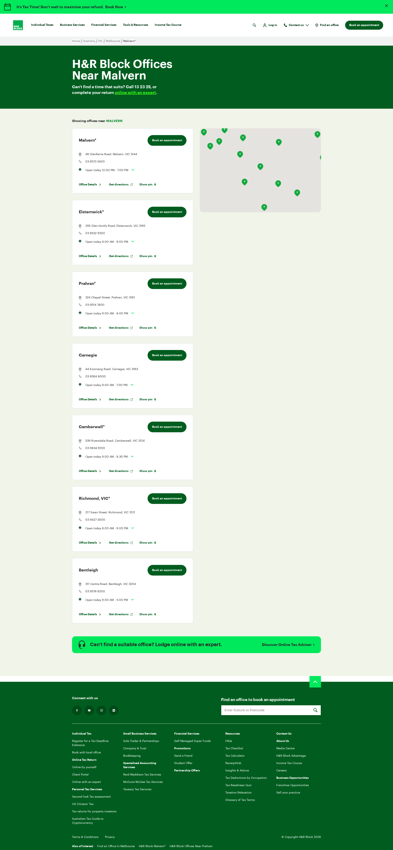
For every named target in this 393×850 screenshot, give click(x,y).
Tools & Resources (135, 25)
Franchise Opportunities (292, 785)
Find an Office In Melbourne (116, 846)
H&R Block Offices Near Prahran (191, 846)
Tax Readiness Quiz (238, 785)
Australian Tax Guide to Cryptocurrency (87, 820)
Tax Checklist (234, 748)
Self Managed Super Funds (192, 741)
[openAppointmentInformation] (131, 170)
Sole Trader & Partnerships (141, 741)
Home (76, 41)
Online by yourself (84, 767)
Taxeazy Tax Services (137, 789)
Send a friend (183, 755)
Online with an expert (86, 782)
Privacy (110, 837)
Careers (281, 770)
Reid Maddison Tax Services (142, 774)
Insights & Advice (237, 770)
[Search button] (254, 25)
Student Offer (183, 763)
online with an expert (135, 93)
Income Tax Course (168, 25)
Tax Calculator (235, 755)
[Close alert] (386, 5)
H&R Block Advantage (291, 755)
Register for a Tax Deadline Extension (90, 743)
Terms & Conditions (85, 837)
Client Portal (80, 774)
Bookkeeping (132, 755)
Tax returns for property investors (94, 811)
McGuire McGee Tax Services (143, 782)
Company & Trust (134, 748)
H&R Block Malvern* (152, 846)
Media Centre (285, 748)
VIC (100, 41)
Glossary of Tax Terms (240, 800)
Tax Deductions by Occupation (246, 778)
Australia (89, 41)
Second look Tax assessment (91, 796)
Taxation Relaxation (238, 792)
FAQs (228, 741)
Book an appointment (364, 25)
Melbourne (113, 41)
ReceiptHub (233, 763)
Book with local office (86, 752)
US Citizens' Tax (83, 804)
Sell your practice (288, 792)
